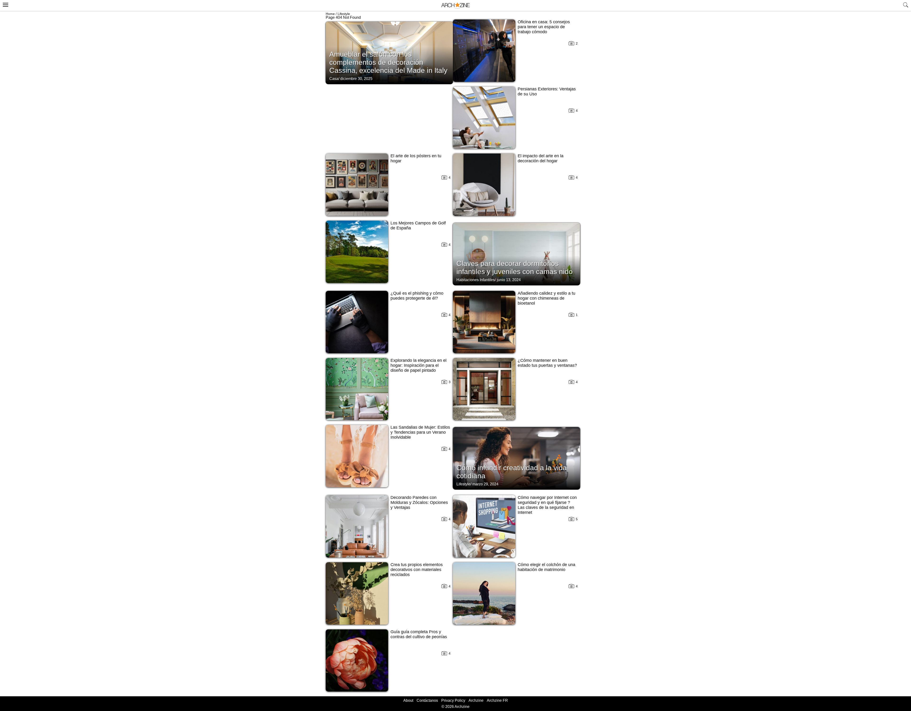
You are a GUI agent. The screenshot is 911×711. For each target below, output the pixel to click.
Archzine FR (497, 700)
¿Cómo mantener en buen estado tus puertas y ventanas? (547, 363)
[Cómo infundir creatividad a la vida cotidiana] (516, 458)
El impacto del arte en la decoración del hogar (540, 158)
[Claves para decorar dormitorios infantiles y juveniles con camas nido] (516, 253)
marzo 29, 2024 (485, 484)
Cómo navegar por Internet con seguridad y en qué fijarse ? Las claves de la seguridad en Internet (547, 505)
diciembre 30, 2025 (356, 79)
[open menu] (5, 4)
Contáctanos (427, 700)
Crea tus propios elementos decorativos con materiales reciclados (416, 569)
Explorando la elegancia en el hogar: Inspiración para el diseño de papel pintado (418, 365)
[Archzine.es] (455, 5)
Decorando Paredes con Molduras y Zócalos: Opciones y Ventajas (419, 502)
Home (330, 14)
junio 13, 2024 (509, 280)
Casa (333, 79)
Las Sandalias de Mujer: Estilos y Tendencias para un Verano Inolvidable (420, 432)
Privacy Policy (453, 700)
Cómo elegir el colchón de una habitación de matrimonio (546, 567)
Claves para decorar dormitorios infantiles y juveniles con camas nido (514, 267)
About (408, 700)
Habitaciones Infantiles (475, 280)
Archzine (476, 700)
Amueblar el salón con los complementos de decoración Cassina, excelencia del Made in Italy (388, 62)
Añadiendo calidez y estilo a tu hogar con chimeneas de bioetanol (546, 298)
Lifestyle (344, 14)
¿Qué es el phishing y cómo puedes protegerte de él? (416, 296)
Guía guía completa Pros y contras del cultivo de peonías (418, 634)
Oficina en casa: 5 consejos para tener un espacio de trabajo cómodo (544, 26)
